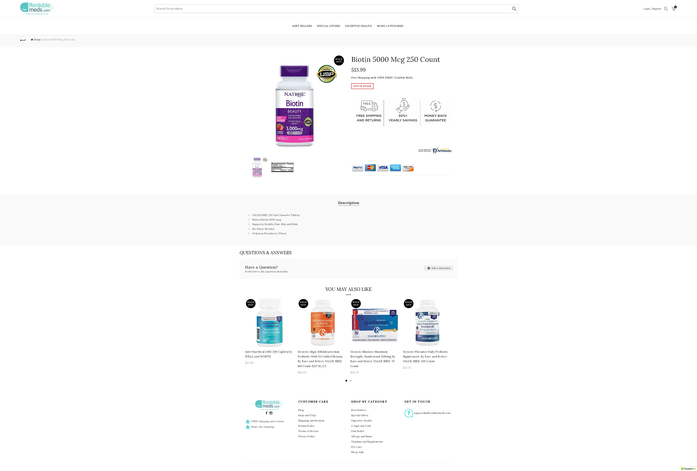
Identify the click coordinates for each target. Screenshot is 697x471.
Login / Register (652, 8)
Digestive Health (361, 420)
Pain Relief (357, 431)
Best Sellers (358, 410)
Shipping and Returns (311, 420)
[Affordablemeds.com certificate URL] (434, 149)
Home (37, 39)
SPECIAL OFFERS (328, 26)
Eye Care (356, 447)
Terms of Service (308, 431)
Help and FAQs (307, 415)
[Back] (22, 39)
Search (514, 9)
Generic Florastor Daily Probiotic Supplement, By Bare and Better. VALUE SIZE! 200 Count (425, 356)
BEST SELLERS (302, 26)
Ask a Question (441, 268)
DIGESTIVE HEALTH (358, 26)
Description (348, 202)
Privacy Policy (306, 436)
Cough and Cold (361, 425)
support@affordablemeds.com (432, 413)
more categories (390, 26)
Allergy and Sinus (361, 436)
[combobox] (336, 8)
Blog (301, 410)
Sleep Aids (357, 452)
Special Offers (359, 415)
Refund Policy (306, 425)
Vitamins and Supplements (367, 441)
